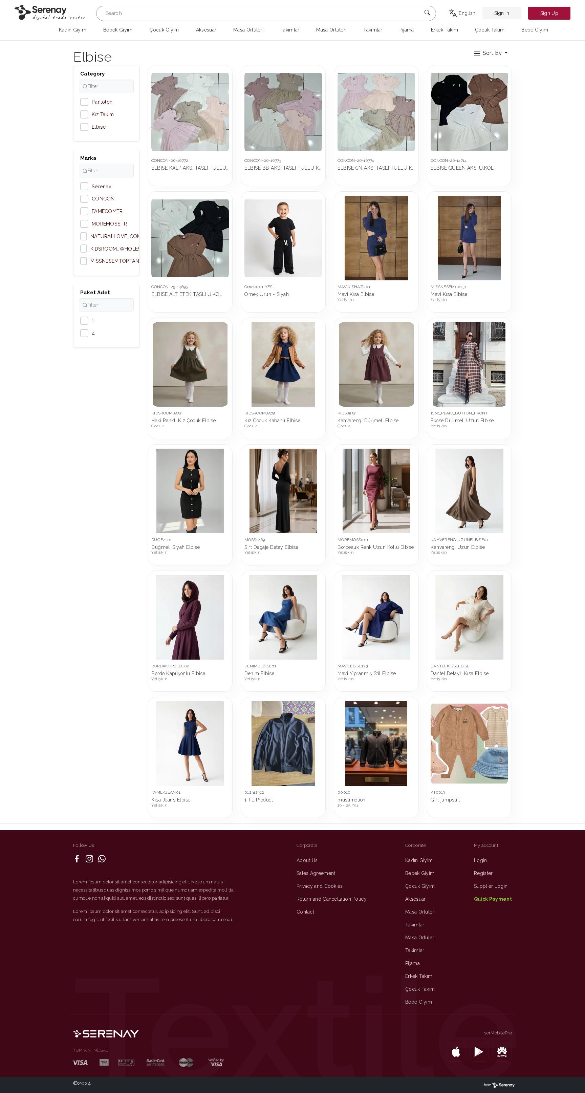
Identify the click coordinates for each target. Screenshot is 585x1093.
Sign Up (549, 13)
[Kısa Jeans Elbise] (190, 743)
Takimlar (414, 924)
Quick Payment (493, 899)
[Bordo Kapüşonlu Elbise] (190, 617)
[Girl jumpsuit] (469, 743)
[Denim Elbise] (283, 617)
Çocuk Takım (420, 989)
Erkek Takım (418, 976)
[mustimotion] (376, 743)
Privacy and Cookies (320, 886)
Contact (305, 912)
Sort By (492, 53)
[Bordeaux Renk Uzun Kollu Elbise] (376, 491)
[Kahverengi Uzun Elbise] (469, 491)
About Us (307, 860)
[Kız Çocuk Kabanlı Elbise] (283, 364)
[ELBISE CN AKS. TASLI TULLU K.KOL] (376, 111)
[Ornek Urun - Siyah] (283, 238)
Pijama (412, 963)
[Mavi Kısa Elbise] (376, 238)
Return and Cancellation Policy (332, 899)
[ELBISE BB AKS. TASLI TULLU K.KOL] (283, 111)
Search (113, 13)
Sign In (502, 13)
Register (483, 873)
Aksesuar (415, 899)
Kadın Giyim (419, 860)
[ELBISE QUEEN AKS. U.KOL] (469, 111)
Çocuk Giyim (420, 886)
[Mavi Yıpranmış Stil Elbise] (376, 617)
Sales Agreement (316, 873)
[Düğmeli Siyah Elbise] (190, 491)
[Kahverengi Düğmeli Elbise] (376, 364)
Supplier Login (490, 886)
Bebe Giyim (418, 1002)
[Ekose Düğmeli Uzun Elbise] (469, 364)
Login (480, 860)
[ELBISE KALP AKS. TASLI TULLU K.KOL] (190, 111)
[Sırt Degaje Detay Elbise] (283, 491)
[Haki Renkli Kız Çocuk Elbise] (190, 364)
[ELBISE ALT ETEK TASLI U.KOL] (190, 238)
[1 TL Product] (283, 743)
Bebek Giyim (419, 873)
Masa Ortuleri (420, 912)
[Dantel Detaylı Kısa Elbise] (469, 617)
